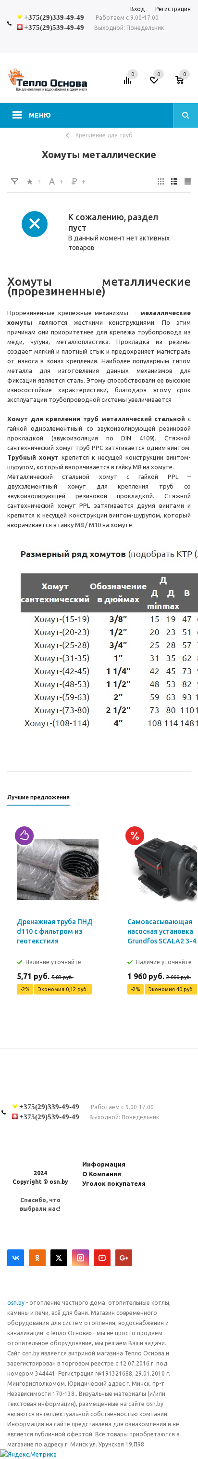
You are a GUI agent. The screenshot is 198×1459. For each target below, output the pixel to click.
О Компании (101, 1173)
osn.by (16, 1303)
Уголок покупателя (114, 1183)
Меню (40, 115)
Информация (103, 1164)
